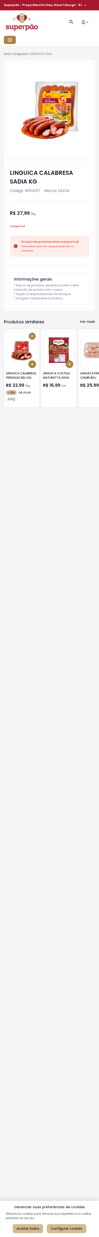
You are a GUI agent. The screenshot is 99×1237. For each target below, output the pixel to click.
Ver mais (87, 321)
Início (8, 54)
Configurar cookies (66, 1228)
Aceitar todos (28, 1228)
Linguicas (21, 54)
